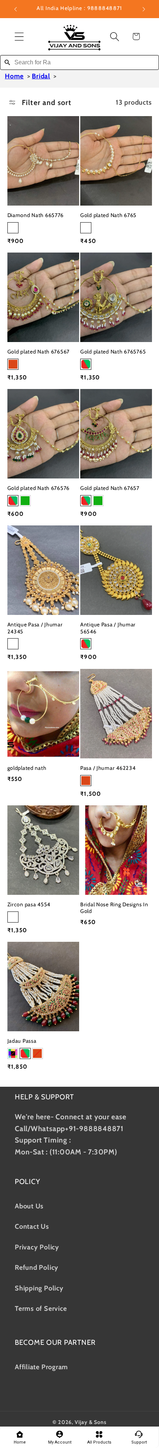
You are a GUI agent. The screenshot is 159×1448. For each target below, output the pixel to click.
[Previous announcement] (15, 9)
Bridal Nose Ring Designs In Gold (114, 908)
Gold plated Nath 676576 (38, 488)
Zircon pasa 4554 (29, 904)
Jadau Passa (22, 1041)
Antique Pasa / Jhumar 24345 (35, 628)
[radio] (12, 227)
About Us (29, 1206)
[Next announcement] (144, 9)
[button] (19, 36)
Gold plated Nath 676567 (38, 351)
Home (14, 76)
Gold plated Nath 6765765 (113, 351)
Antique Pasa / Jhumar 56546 (108, 628)
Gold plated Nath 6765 (108, 215)
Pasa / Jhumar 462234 (107, 768)
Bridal (41, 76)
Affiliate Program (41, 1367)
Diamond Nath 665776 (35, 215)
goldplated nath (27, 768)
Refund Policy (36, 1267)
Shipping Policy (39, 1288)
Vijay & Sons (90, 1422)
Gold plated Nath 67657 (109, 488)
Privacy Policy (37, 1247)
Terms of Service (41, 1308)
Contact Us (32, 1226)
